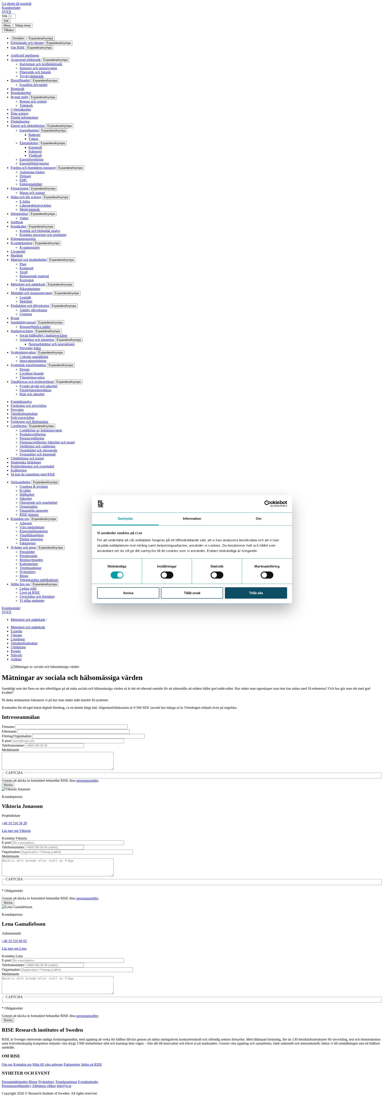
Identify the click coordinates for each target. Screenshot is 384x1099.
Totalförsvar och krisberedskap (32, 382)
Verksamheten (20, 482)
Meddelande (10, 750)
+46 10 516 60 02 (14, 941)
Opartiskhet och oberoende (38, 450)
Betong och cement (33, 101)
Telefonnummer (13, 745)
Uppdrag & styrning (34, 486)
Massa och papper (32, 193)
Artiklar (16, 659)
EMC (23, 180)
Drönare (25, 176)
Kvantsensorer (30, 247)
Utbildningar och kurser (27, 458)
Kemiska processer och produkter (43, 235)
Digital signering (31, 539)
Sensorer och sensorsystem (38, 68)
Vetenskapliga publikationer (39, 580)
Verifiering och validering (37, 446)
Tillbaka (9, 30)
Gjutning (26, 314)
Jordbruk (17, 222)
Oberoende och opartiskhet (38, 502)
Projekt (16, 651)
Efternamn (9, 731)
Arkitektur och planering (37, 340)
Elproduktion (29, 143)
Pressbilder (27, 552)
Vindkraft (35, 155)
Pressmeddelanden (15, 1082)
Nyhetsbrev (28, 572)
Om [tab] (258, 518)
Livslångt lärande (32, 373)
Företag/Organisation (16, 736)
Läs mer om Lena (14, 948)
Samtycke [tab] (125, 518)
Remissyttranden (31, 560)
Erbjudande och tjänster (27, 43)
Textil (24, 272)
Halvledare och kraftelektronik (41, 64)
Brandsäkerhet (21, 93)
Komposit (26, 268)
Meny (7, 25)
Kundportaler (11, 8)
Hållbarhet (27, 494)
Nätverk (16, 655)
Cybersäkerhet (21, 109)
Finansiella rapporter (34, 510)
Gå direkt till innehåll (16, 4)
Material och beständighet (29, 260)
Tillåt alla (256, 593)
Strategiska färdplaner (26, 462)
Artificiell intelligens (25, 55)
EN (8, 12)
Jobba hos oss (20, 584)
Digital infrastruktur (24, 117)
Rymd (15, 318)
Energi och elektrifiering (28, 126)
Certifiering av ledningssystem (41, 430)
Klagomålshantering (34, 531)
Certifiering (19, 426)
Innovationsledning (33, 361)
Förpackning (19, 188)
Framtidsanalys (21, 402)
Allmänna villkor (44, 1086)
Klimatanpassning (23, 239)
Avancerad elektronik (26, 60)
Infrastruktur (19, 214)
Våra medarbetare (32, 527)
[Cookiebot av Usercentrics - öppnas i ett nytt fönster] (267, 503)
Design (25, 369)
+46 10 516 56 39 (14, 823)
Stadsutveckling (22, 331)
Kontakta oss (20, 519)
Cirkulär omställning (34, 357)
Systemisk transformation (28, 365)
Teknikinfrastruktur (24, 414)
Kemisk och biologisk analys (40, 231)
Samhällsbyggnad (23, 322)
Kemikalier (18, 226)
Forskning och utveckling (28, 406)
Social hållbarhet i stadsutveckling (43, 335)
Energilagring (29, 130)
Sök (4, 16)
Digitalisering (20, 121)
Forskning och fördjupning (29, 422)
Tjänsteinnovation (32, 377)
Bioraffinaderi (20, 80)
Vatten (24, 218)
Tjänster (16, 635)
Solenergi (35, 151)
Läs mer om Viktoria (16, 831)
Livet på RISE (30, 592)
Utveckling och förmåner (37, 596)
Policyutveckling (22, 418)
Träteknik (26, 105)
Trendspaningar (30, 568)
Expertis (16, 631)
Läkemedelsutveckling (35, 205)
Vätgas (33, 139)
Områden (18, 38)
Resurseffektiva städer (35, 327)
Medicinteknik (30, 209)
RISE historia (29, 514)
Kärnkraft (35, 147)
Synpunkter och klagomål (38, 454)
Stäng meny (23, 25)
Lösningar (18, 639)
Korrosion (27, 280)
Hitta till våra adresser (47, 1064)
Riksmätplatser (30, 289)
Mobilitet (26, 301)
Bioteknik (17, 89)
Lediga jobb (28, 588)
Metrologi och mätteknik (28, 284)
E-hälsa (25, 201)
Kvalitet (25, 490)
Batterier (34, 135)
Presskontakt (28, 556)
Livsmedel (18, 251)
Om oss (7, 1064)
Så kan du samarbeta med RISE (33, 474)
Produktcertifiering (33, 434)
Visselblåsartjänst (32, 535)
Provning (17, 410)
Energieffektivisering (34, 163)
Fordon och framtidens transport (33, 168)
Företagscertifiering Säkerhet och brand (47, 442)
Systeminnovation (23, 352)
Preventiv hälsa (30, 348)
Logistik (25, 297)
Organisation (29, 506)
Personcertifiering (32, 438)
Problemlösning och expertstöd (32, 466)
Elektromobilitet (31, 184)
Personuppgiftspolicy (16, 1086)
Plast (23, 264)
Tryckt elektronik (32, 76)
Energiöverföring (32, 159)
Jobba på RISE (91, 1064)
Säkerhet (26, 498)
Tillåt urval (192, 593)
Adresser (26, 523)
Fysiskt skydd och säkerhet (38, 386)
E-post (6, 741)
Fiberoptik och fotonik (35, 72)
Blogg (24, 576)
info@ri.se (64, 1086)
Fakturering (28, 543)
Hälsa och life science (26, 197)
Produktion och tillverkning (30, 306)
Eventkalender (88, 1082)
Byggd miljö (19, 97)
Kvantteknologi (21, 243)
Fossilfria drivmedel (33, 85)
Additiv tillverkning (33, 310)
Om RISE (18, 47)
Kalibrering (19, 470)
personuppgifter (87, 780)
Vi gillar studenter (32, 600)
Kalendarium (29, 564)
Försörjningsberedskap (35, 390)
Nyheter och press (23, 547)
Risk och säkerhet (32, 394)
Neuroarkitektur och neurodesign (51, 344)
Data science (19, 113)
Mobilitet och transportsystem (31, 293)
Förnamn (8, 727)
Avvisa (128, 593)
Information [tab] (192, 518)
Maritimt (17, 255)
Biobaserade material (34, 276)
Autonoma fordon (32, 172)
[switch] (167, 575)
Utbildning (18, 647)
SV (4, 12)
